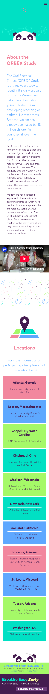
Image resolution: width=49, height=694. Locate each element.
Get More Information (31, 689)
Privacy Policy (32, 671)
